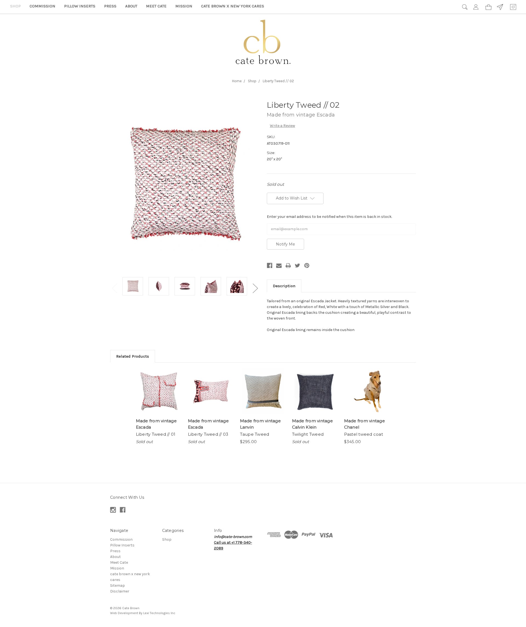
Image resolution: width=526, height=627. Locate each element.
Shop (15, 6)
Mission (183, 6)
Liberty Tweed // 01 (156, 434)
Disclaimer (119, 591)
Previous (114, 288)
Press (110, 6)
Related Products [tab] (132, 356)
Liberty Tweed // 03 (208, 434)
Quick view (159, 391)
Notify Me (285, 244)
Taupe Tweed (254, 434)
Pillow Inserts (79, 6)
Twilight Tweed (308, 434)
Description (284, 285)
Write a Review (282, 125)
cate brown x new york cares (232, 6)
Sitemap (117, 585)
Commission (42, 6)
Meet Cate (156, 6)
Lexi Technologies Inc (159, 613)
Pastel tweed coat (363, 434)
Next (255, 288)
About (131, 6)
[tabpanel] (133, 287)
